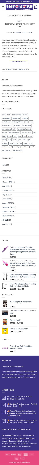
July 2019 (5, 220)
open (9, 140)
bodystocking (16, 115)
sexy (25, 143)
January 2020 (7, 203)
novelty (30, 136)
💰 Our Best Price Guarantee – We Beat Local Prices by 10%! (22, 405)
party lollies (22, 140)
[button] (3, 7)
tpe (3, 150)
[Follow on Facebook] (3, 382)
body (8, 115)
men (19, 136)
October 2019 (7, 216)
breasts (25, 115)
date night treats (18, 122)
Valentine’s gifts (17, 150)
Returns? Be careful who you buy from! (19, 25)
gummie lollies (26, 125)
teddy (32, 147)
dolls (26, 122)
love (15, 136)
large (3, 136)
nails (24, 136)
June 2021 (5, 186)
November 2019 (8, 211)
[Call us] (11, 382)
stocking (16, 147)
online (4, 140)
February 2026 (7, 182)
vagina (8, 150)
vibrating (20, 69)
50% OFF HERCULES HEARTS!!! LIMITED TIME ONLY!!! (19, 398)
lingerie (9, 136)
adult (3, 115)
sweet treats (25, 147)
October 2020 (7, 190)
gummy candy (6, 129)
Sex (21, 143)
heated (4, 132)
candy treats (6, 118)
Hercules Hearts (26, 132)
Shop (30, 143)
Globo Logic (26, 462)
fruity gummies (7, 125)
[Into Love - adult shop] (19, 7)
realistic (4, 143)
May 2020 (5, 194)
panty (14, 140)
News (19, 21)
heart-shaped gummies (24, 129)
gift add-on (17, 125)
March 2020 (6, 199)
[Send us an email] (7, 382)
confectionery (6, 122)
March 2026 (6, 177)
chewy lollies (16, 118)
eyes (31, 122)
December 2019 (8, 207)
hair (14, 129)
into (34, 132)
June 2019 (5, 224)
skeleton (5, 147)
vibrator (26, 69)
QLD (29, 140)
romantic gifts (13, 143)
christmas (25, 118)
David (30, 32)
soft (11, 147)
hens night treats (14, 132)
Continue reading (19, 62)
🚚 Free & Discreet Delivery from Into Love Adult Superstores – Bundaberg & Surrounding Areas (21, 413)
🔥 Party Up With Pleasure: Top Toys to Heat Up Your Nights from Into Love (22, 421)
